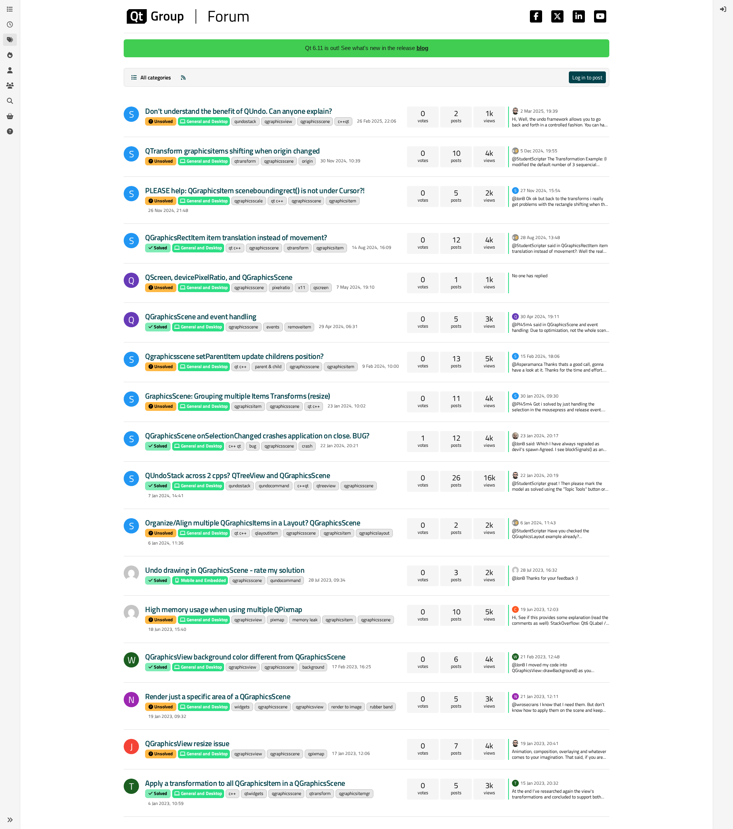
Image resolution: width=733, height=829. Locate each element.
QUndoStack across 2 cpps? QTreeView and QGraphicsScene (237, 475)
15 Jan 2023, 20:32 (539, 783)
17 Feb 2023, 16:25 (351, 666)
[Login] (723, 9)
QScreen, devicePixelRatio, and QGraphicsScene (218, 277)
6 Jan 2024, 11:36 (166, 542)
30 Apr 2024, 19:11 (539, 316)
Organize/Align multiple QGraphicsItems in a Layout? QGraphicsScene (252, 522)
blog (422, 48)
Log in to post (587, 77)
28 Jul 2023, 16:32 (538, 570)
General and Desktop (207, 121)
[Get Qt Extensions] (10, 116)
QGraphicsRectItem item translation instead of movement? (236, 237)
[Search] (10, 101)
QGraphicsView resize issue (187, 743)
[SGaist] (515, 110)
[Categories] (10, 9)
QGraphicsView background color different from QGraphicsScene (245, 657)
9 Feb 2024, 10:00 (380, 366)
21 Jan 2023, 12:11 (539, 696)
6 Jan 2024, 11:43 (538, 522)
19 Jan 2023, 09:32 (167, 716)
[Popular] (10, 55)
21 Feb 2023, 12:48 (540, 656)
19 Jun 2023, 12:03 (539, 609)
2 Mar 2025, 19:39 (539, 111)
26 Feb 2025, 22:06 (376, 120)
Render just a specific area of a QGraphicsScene (217, 696)
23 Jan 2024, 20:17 (539, 435)
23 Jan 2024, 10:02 (347, 405)
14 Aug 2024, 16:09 (371, 247)
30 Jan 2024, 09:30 (539, 395)
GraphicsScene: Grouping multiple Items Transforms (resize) (237, 396)
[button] (10, 820)
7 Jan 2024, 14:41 (166, 495)
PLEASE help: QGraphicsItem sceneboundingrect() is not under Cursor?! (255, 190)
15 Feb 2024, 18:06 (540, 356)
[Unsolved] (10, 131)
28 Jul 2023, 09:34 (327, 579)
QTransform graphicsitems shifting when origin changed (232, 151)
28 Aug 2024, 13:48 (540, 237)
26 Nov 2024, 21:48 (168, 210)
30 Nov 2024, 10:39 (340, 160)
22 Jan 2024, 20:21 (339, 445)
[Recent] (10, 24)
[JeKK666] (131, 573)
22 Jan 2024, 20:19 (539, 475)
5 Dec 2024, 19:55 (538, 150)
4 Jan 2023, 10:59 (166, 803)
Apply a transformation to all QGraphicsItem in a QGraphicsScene (245, 783)
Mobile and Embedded (203, 580)
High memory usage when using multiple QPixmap (223, 609)
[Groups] (10, 85)
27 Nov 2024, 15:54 (540, 190)
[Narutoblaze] (131, 612)
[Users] (10, 70)
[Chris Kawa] (515, 435)
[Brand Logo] (188, 16)
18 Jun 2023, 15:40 (167, 629)
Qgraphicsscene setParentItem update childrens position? (234, 356)
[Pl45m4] (515, 150)
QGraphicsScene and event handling (201, 316)
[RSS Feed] (183, 77)
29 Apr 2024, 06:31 (338, 326)
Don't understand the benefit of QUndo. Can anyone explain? (238, 111)
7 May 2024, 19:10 (355, 287)
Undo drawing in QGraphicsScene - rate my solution (224, 570)
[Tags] (10, 40)
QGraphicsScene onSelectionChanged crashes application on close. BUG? (257, 435)
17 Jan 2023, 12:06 (351, 753)
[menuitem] (723, 9)
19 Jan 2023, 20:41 (539, 743)
